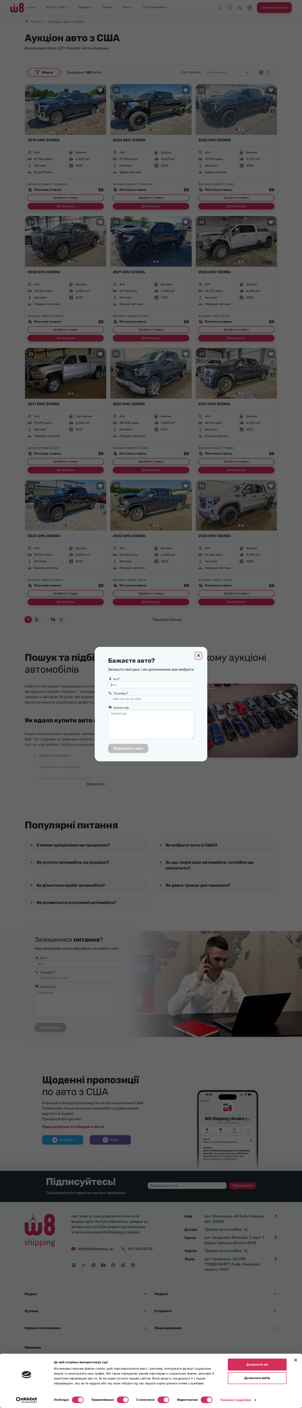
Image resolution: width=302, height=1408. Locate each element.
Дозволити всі (257, 1364)
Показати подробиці (235, 1400)
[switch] (123, 1400)
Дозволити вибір (257, 1378)
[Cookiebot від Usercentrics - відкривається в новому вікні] (27, 1400)
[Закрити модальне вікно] (198, 655)
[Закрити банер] (295, 1360)
